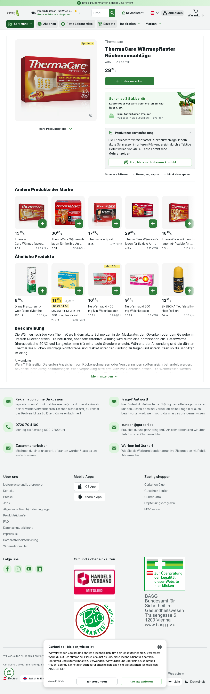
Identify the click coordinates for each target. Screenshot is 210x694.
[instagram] (18, 569)
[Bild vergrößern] (91, 115)
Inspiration (128, 23)
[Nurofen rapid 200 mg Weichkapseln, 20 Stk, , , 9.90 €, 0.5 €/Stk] (142, 279)
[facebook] (7, 569)
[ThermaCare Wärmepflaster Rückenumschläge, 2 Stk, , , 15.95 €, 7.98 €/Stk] (31, 212)
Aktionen (49, 23)
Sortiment (21, 23)
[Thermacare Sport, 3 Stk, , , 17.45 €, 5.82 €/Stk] (105, 212)
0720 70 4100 (27, 425)
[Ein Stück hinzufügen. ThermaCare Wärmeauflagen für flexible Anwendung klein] (79, 223)
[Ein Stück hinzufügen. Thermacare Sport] (116, 223)
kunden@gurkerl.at (137, 425)
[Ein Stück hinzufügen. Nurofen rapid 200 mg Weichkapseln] (153, 291)
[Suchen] (112, 13)
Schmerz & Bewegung (118, 174)
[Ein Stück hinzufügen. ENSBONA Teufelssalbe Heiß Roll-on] (189, 291)
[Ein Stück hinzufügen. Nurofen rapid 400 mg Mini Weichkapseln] (116, 291)
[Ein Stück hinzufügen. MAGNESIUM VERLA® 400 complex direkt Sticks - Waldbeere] (79, 291)
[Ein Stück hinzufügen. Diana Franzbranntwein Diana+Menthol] (42, 291)
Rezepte (109, 23)
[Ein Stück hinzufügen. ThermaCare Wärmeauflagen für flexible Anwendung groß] (153, 223)
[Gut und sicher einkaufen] (94, 620)
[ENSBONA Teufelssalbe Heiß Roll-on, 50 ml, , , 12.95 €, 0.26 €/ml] (178, 279)
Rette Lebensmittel (80, 23)
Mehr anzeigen (119, 153)
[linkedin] (39, 569)
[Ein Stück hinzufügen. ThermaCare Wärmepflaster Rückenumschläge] (42, 223)
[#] (164, 574)
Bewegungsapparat (149, 174)
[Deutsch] (154, 13)
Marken (151, 23)
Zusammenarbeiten (32, 446)
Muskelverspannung (180, 174)
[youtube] (29, 569)
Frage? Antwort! (134, 399)
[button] (172, 13)
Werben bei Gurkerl (137, 446)
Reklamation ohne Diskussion (39, 399)
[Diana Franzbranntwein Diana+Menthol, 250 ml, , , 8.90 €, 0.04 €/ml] (31, 279)
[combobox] (100, 13)
